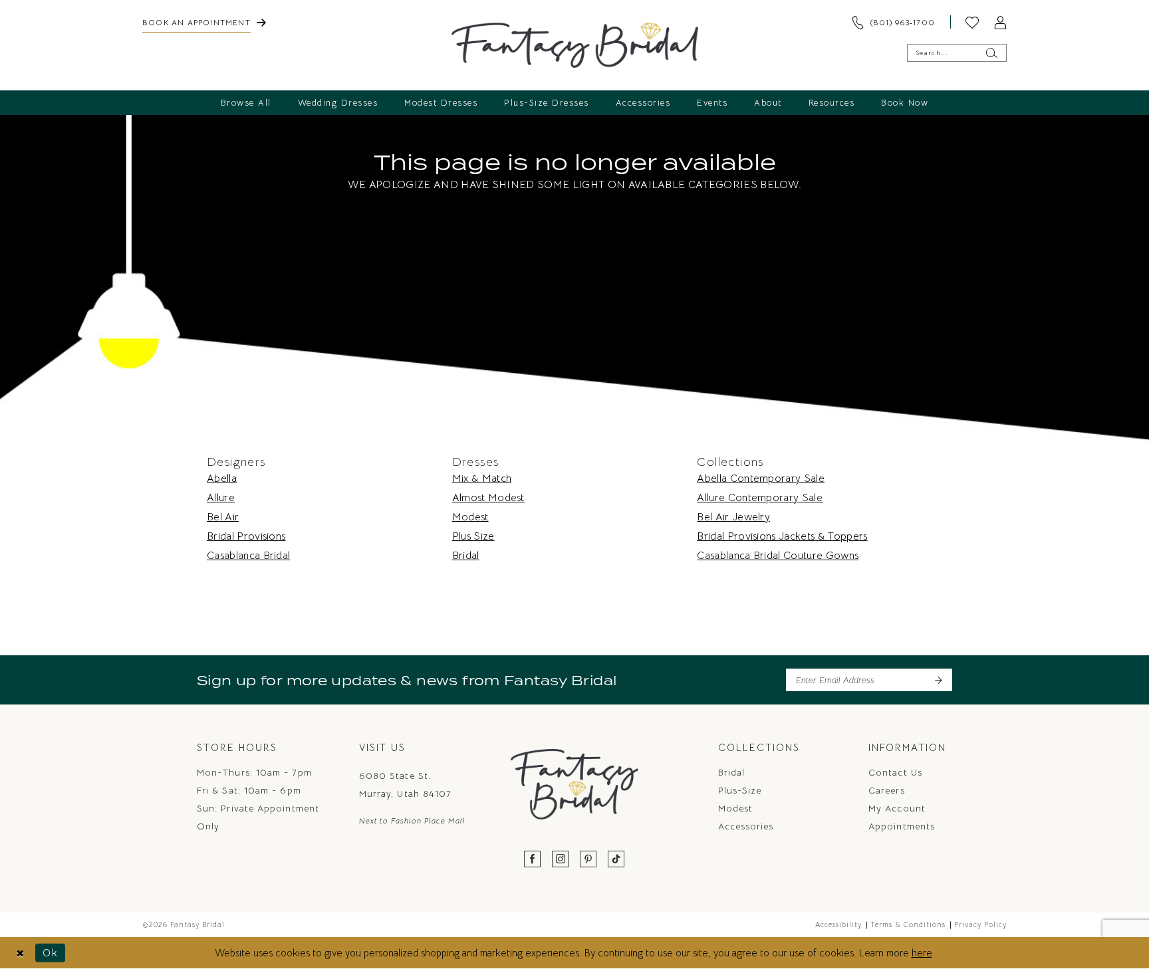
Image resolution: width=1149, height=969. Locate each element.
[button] (1000, 22)
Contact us (895, 772)
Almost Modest (488, 497)
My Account (897, 808)
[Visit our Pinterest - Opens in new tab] (588, 860)
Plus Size (473, 536)
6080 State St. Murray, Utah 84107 (405, 785)
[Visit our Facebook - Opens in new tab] (532, 860)
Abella (222, 478)
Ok (51, 952)
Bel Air (223, 517)
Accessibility (838, 924)
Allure (221, 497)
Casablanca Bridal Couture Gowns (777, 555)
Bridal (465, 555)
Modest (470, 517)
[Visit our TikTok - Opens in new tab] (616, 860)
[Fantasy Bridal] (574, 45)
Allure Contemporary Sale (760, 497)
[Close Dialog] (20, 952)
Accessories (746, 826)
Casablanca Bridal (248, 555)
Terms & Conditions (908, 924)
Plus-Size (740, 790)
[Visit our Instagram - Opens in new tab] (560, 860)
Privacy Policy (980, 924)
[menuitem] (204, 22)
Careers (886, 790)
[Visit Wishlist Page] (972, 22)
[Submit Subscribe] (938, 680)
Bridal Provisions (246, 536)
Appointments (901, 826)
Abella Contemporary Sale (761, 478)
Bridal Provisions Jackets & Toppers (782, 536)
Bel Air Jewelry (733, 517)
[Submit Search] (991, 53)
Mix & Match (482, 478)
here (922, 952)
